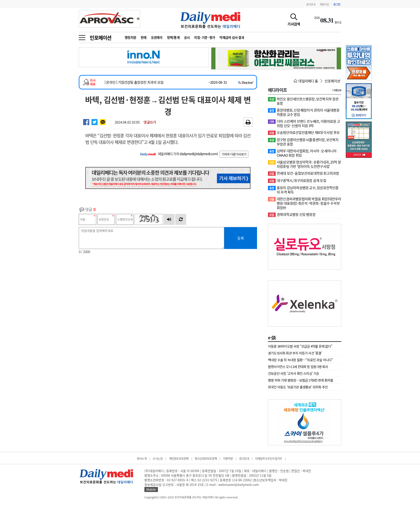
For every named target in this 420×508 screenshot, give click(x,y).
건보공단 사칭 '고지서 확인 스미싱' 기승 (293, 373)
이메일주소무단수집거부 (268, 458)
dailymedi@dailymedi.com (198, 153)
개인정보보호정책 (179, 458)
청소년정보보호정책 (206, 458)
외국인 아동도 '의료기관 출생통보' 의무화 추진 (298, 387)
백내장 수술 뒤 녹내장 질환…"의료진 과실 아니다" (300, 359)
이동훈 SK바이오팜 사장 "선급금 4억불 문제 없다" (300, 346)
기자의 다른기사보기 (234, 154)
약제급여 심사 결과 (231, 37)
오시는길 (158, 458)
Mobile (151, 489)
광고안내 (310, 4)
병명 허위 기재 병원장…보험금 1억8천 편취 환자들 (300, 380)
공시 (187, 37)
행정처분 (130, 37)
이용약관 (228, 458)
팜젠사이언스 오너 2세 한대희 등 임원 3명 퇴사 (298, 366)
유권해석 (157, 37)
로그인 (336, 4)
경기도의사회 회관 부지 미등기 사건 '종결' (295, 353)
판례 (144, 37)
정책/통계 (173, 37)
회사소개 (142, 458)
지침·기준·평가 (204, 37)
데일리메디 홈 (308, 80)
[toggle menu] (82, 36)
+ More (336, 90)
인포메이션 (100, 37)
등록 (240, 238)
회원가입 (324, 4)
